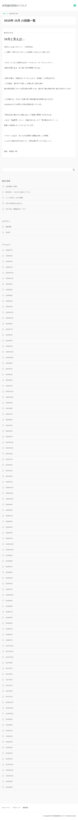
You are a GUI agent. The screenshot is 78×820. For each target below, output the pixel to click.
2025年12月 (9, 273)
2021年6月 (9, 465)
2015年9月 (9, 781)
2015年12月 (9, 764)
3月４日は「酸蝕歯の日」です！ (16, 209)
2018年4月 (9, 629)
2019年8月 (9, 561)
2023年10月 (9, 357)
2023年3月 (9, 380)
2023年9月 (9, 363)
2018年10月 (9, 595)
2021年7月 (9, 459)
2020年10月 (9, 499)
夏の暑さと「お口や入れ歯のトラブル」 (18, 192)
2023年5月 (9, 374)
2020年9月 (9, 504)
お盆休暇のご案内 (11, 186)
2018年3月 (9, 634)
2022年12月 (9, 391)
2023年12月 (9, 352)
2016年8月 (9, 725)
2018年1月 (9, 640)
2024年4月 (9, 340)
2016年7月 (9, 730)
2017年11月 (9, 651)
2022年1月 (9, 436)
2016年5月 (9, 736)
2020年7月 (9, 516)
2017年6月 (9, 674)
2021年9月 (9, 453)
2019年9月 (9, 555)
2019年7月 (9, 566)
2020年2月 (9, 533)
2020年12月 (9, 487)
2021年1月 (9, 482)
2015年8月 (9, 787)
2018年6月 (9, 617)
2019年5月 (9, 572)
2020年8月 (9, 510)
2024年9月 (9, 323)
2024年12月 (9, 312)
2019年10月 (9, 550)
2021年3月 (9, 476)
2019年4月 (9, 578)
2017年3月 (9, 691)
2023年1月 (9, 386)
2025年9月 (9, 284)
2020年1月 (9, 538)
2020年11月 (9, 493)
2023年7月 (9, 369)
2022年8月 (9, 408)
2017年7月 (9, 668)
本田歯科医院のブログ (14, 5)
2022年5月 (9, 420)
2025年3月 (9, 306)
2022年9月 (9, 403)
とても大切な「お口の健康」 (15, 197)
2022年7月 (9, 414)
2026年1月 (9, 267)
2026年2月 (9, 261)
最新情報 (8, 227)
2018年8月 (9, 606)
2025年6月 (9, 295)
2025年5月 (9, 301)
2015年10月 (9, 776)
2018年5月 (9, 623)
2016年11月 (9, 708)
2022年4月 (9, 425)
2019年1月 (9, 589)
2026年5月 (9, 256)
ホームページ (6, 807)
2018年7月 (9, 612)
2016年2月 (9, 753)
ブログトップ (16, 807)
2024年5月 (9, 335)
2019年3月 (9, 583)
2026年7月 (9, 250)
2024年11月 (9, 318)
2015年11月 (9, 770)
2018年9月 (9, 600)
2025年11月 (9, 278)
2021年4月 (9, 470)
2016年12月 (9, 702)
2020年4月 (9, 527)
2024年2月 (9, 346)
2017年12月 (9, 646)
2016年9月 (9, 719)
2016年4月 (9, 742)
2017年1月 (9, 696)
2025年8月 (9, 290)
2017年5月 (9, 680)
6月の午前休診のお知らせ (14, 203)
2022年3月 (9, 431)
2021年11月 (9, 448)
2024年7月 (9, 329)
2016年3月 (9, 747)
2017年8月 (9, 663)
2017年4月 (9, 685)
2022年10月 (9, 397)
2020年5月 (9, 521)
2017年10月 (9, 657)
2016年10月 (9, 713)
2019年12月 (9, 544)
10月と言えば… (14, 39)
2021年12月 (9, 442)
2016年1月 (9, 759)
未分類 (8, 232)
